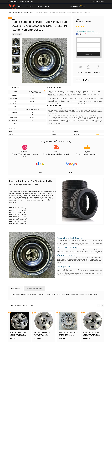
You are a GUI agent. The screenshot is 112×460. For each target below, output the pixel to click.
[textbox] (88, 40)
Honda (13, 19)
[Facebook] (83, 80)
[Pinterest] (88, 80)
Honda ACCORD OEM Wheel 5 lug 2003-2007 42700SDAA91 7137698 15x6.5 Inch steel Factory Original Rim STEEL (68, 335)
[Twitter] (86, 80)
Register (101, 1)
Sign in (96, 1)
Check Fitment (89, 54)
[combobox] (88, 40)
